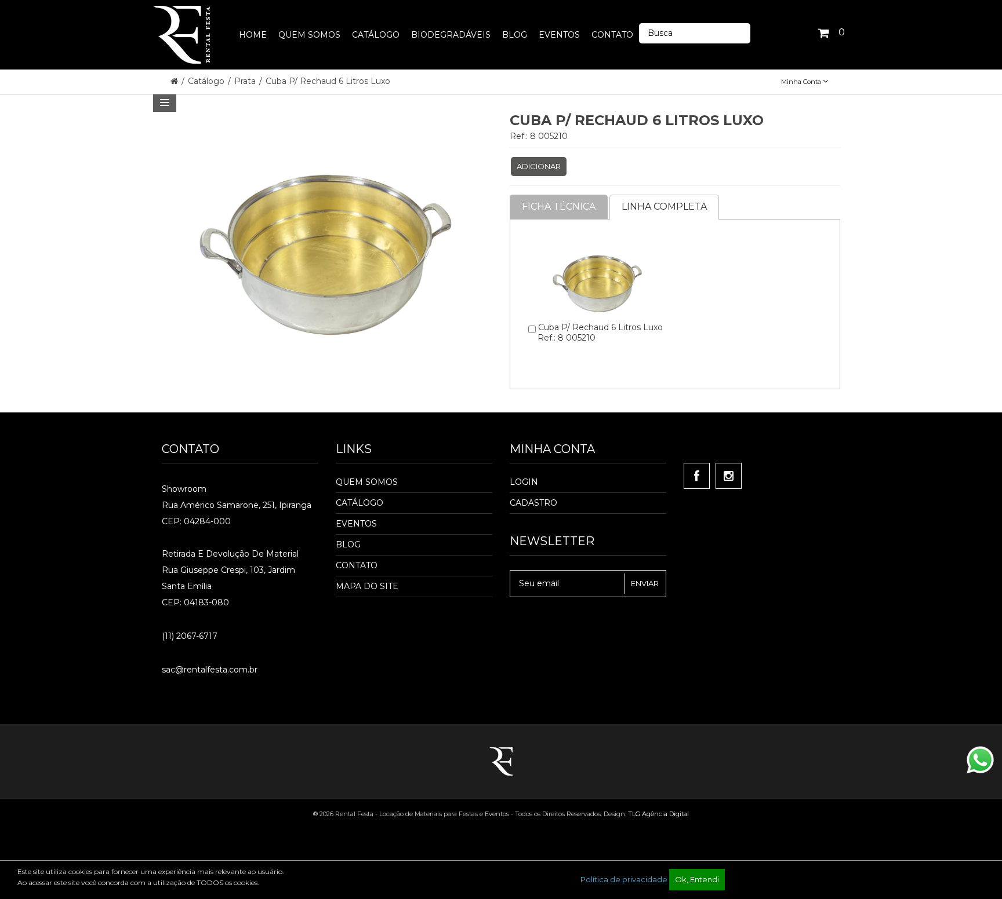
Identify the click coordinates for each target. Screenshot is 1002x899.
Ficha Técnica (559, 206)
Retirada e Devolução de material (230, 554)
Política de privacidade (623, 879)
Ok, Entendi (697, 879)
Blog (348, 544)
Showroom (184, 489)
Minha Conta (802, 82)
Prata (246, 81)
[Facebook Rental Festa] (697, 476)
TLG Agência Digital (658, 814)
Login (524, 482)
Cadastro (533, 503)
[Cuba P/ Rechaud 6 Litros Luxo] (597, 237)
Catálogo (207, 81)
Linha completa (664, 206)
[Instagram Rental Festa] (729, 476)
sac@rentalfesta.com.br (209, 669)
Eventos (356, 523)
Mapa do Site (367, 586)
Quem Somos (367, 482)
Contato (356, 565)
